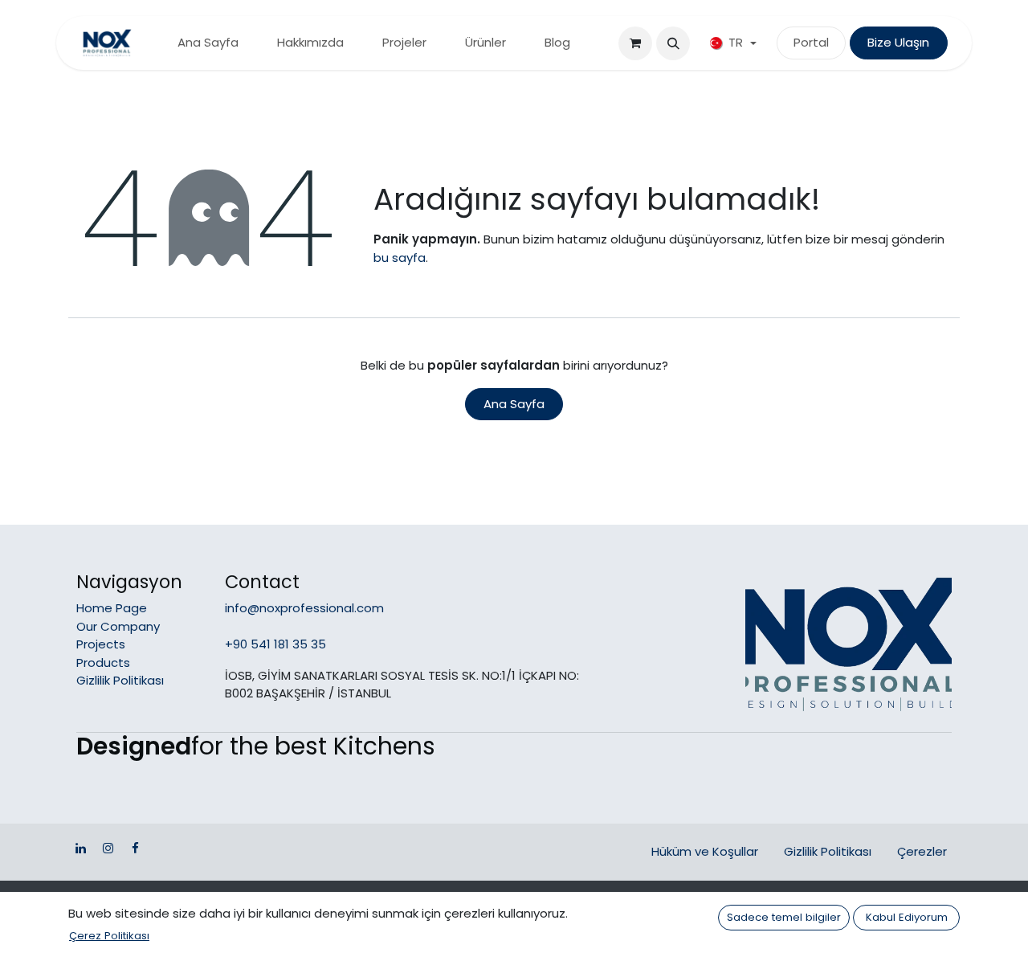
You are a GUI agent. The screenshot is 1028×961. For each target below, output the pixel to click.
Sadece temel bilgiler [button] (784, 917)
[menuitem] (208, 43)
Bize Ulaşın (898, 42)
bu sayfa (399, 257)
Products (103, 662)
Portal (811, 42)
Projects (100, 644)
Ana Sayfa (514, 403)
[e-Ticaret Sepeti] (635, 43)
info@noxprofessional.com (304, 607)
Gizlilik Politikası (120, 680)
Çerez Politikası (109, 935)
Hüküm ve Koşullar (704, 851)
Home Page (111, 607)
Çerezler (922, 851)
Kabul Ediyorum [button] (907, 917)
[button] (673, 43)
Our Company (118, 626)
